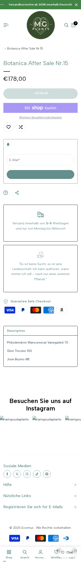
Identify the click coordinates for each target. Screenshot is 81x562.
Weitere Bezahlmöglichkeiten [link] (40, 117)
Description (16, 331)
